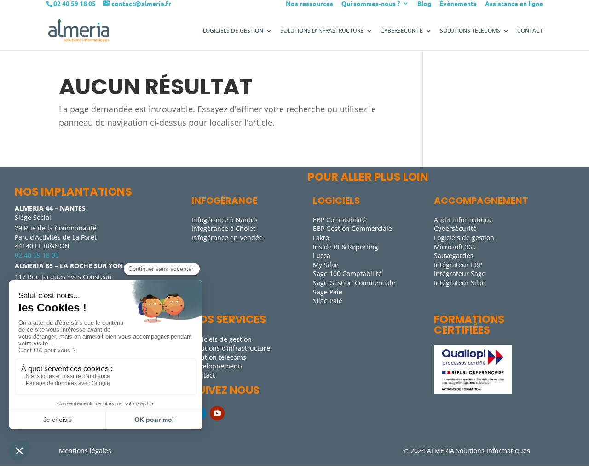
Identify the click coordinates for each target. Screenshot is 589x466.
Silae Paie (327, 300)
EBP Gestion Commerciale (352, 228)
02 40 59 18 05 (37, 255)
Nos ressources (309, 3)
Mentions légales (85, 450)
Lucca (321, 255)
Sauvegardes (454, 255)
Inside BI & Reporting (345, 246)
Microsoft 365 (455, 246)
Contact (530, 31)
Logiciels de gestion (464, 237)
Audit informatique (463, 219)
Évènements (458, 3)
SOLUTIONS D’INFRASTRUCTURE (322, 31)
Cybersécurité (402, 31)
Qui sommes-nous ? (370, 3)
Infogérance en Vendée (227, 237)
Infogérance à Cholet (223, 228)
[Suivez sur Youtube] (217, 413)
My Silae (326, 264)
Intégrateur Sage (459, 273)
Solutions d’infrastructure (230, 348)
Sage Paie (327, 292)
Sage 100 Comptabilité (347, 273)
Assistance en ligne (514, 3)
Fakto (321, 237)
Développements (217, 366)
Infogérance (224, 200)
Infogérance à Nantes (224, 219)
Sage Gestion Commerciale (354, 282)
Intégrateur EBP (458, 264)
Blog (424, 3)
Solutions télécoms (470, 31)
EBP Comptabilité (339, 219)
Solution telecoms (218, 357)
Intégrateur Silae (459, 282)
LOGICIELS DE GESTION (233, 31)
